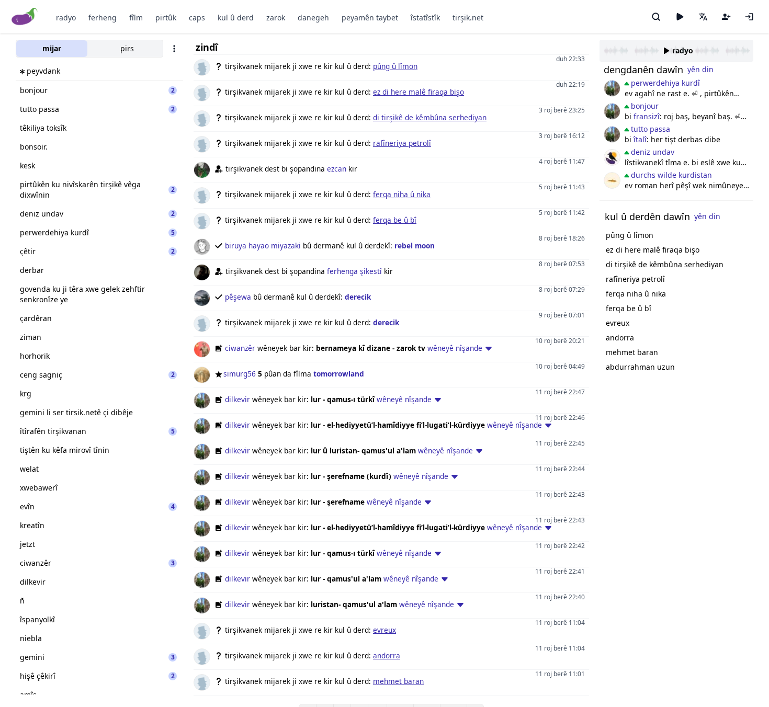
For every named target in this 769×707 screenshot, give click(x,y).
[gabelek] (612, 180)
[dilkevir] (612, 88)
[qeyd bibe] (726, 16)
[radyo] (679, 17)
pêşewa (238, 297)
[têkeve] (749, 16)
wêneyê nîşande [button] (454, 348)
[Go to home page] (24, 17)
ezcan (336, 169)
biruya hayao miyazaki (263, 245)
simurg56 (239, 374)
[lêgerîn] (656, 16)
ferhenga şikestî (354, 271)
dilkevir (237, 399)
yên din (700, 69)
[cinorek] (612, 157)
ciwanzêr (240, 348)
